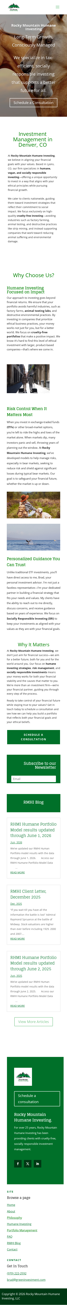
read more (17, 872)
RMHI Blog (14, 1243)
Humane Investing (19, 1224)
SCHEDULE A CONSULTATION (33, 737)
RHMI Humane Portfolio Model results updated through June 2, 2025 (33, 963)
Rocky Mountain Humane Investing (33, 27)
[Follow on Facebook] (18, 1164)
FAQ (9, 1237)
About (11, 1211)
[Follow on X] (27, 1164)
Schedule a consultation (28, 1098)
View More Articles (33, 1021)
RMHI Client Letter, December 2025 (28, 894)
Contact (12, 1249)
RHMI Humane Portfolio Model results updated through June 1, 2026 (33, 830)
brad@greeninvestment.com (26, 1280)
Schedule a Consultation (33, 102)
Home (11, 1205)
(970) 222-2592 (16, 1273)
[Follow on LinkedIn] (37, 1164)
